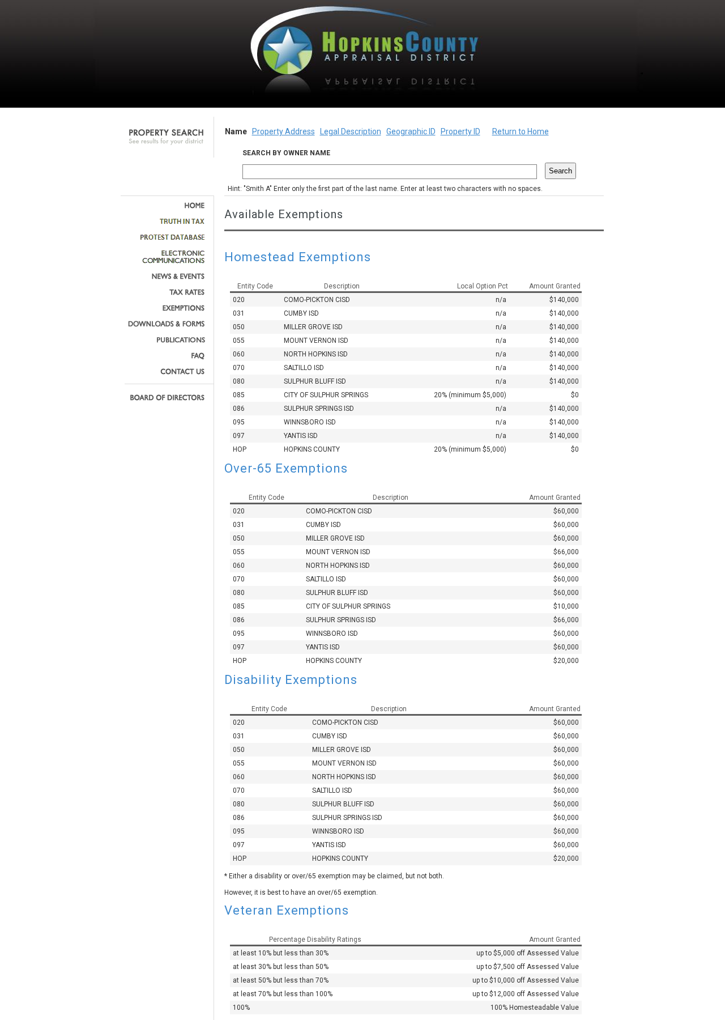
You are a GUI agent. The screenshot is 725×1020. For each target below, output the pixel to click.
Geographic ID (411, 131)
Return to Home (520, 131)
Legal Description (350, 131)
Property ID (460, 131)
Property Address (283, 131)
